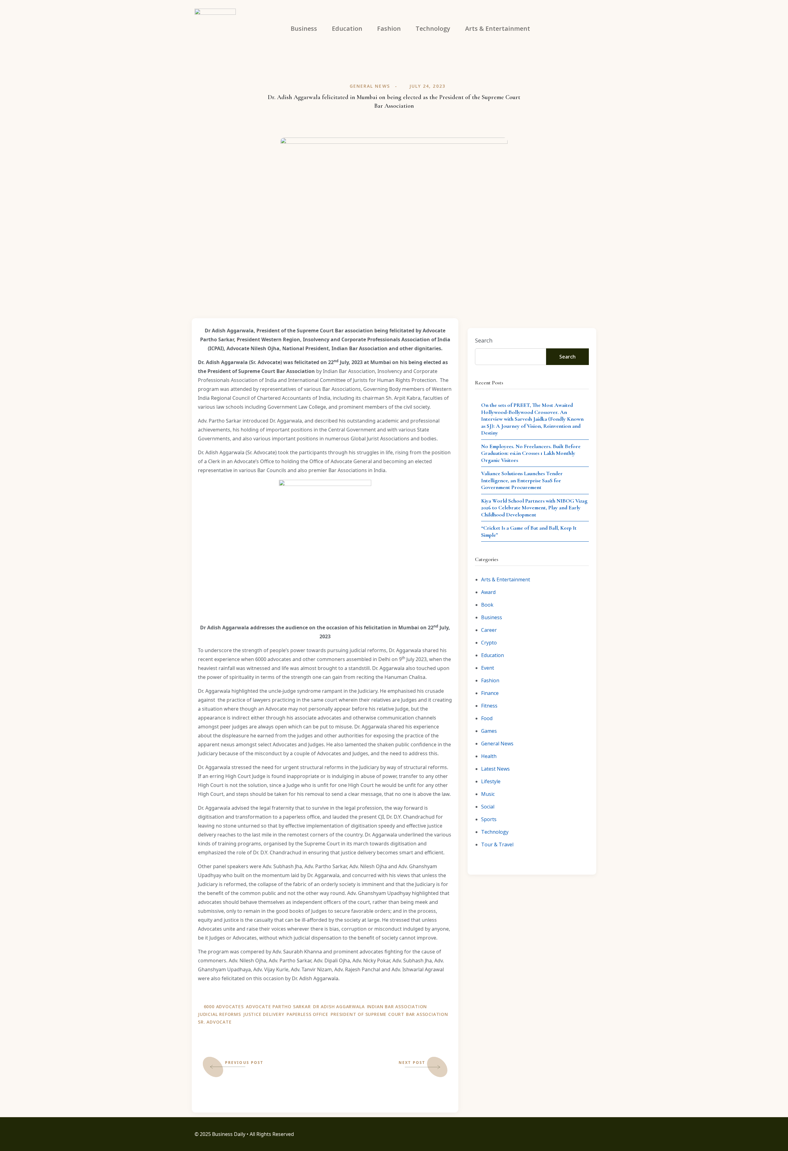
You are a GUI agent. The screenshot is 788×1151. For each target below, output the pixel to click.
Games (489, 731)
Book (487, 604)
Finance (490, 693)
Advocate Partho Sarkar (278, 1006)
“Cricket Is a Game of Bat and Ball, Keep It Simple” (529, 531)
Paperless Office (307, 1014)
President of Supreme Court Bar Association (389, 1014)
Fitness (489, 705)
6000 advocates (224, 1006)
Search (483, 340)
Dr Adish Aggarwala (338, 1006)
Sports (489, 819)
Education (492, 655)
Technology (495, 831)
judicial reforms (219, 1014)
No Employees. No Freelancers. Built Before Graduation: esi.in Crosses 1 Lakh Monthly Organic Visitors (531, 453)
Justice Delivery (263, 1014)
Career (489, 630)
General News (370, 86)
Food (486, 718)
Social (487, 806)
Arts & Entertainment (505, 579)
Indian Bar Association (397, 1006)
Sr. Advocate (215, 1022)
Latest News (495, 768)
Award (488, 592)
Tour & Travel (497, 844)
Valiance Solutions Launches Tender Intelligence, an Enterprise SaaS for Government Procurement (522, 480)
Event (487, 667)
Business (491, 617)
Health (489, 756)
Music (488, 794)
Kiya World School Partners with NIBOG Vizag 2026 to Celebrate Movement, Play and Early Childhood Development (534, 507)
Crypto (489, 642)
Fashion (490, 680)
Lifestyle (491, 781)
